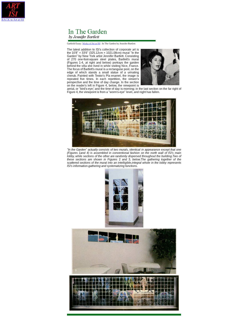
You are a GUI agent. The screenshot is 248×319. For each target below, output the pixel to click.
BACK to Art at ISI (12, 19)
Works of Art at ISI (91, 43)
